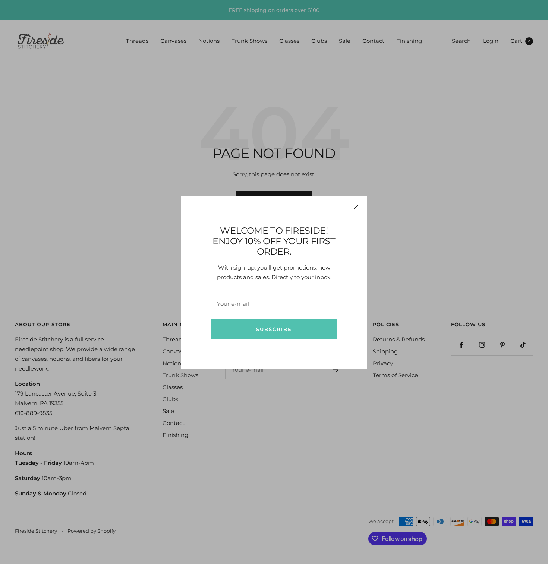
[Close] (355, 207)
